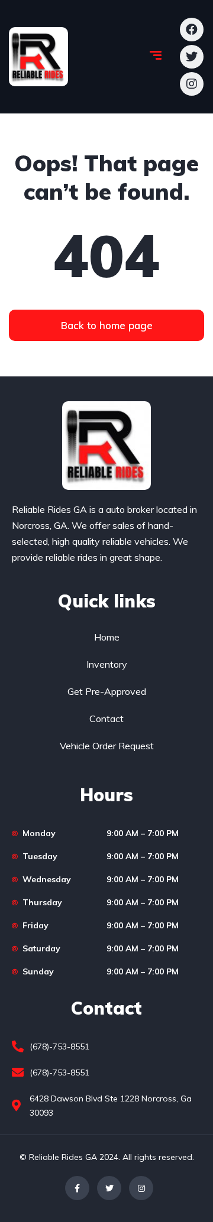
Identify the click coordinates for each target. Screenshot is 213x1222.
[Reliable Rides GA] (38, 56)
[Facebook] (77, 1188)
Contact (106, 718)
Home (107, 637)
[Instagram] (141, 1188)
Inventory (106, 664)
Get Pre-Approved (106, 691)
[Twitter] (109, 1188)
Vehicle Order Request (107, 746)
